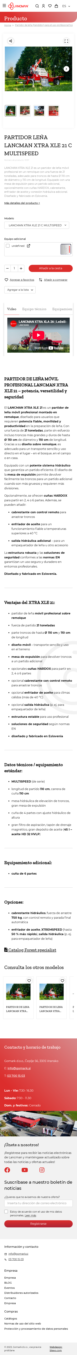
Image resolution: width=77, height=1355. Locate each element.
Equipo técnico (34, 309)
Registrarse (38, 1223)
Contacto (10, 1298)
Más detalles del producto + (22, 203)
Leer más (30, 1215)
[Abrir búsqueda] (37, 6)
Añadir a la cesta (50, 268)
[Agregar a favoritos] (29, 981)
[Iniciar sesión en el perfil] (43, 6)
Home (7, 25)
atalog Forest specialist (32, 949)
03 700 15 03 (16, 1076)
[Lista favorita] (50, 6)
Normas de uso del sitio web (22, 1323)
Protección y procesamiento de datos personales (36, 1328)
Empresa (10, 1277)
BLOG (8, 1282)
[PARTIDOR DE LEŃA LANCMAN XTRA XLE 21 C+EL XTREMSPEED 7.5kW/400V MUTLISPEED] (18, 992)
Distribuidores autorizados (21, 1293)
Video (11, 309)
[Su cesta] (56, 6)
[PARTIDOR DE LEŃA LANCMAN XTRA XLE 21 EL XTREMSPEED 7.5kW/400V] (51, 992)
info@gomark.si (19, 1068)
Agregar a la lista (18, 289)
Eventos (9, 1288)
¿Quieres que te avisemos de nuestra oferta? (32, 1197)
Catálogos (10, 1318)
